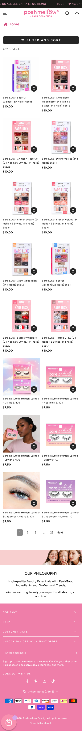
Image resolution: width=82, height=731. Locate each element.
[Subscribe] (77, 653)
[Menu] (5, 13)
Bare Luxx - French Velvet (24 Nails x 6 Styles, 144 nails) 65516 (60, 223)
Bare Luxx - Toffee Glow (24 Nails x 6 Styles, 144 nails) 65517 (59, 341)
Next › (61, 532)
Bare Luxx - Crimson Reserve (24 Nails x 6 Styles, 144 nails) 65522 (21, 162)
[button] (67, 13)
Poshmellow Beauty (34, 718)
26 (52, 532)
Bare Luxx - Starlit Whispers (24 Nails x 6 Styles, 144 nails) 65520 (21, 341)
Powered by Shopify (41, 723)
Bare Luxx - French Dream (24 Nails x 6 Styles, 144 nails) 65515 (21, 223)
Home (13, 24)
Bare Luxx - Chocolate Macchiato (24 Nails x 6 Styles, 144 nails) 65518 (56, 101)
